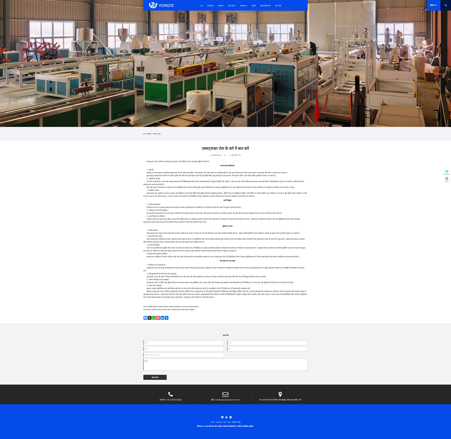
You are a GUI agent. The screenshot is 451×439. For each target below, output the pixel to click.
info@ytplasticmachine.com (227, 399)
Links (213, 422)
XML (229, 422)
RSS (224, 422)
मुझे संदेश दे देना (236, 155)
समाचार (149, 134)
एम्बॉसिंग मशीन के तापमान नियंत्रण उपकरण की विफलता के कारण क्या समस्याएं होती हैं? (173, 307)
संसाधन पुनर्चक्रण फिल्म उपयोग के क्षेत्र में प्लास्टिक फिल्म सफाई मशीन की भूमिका (170, 309)
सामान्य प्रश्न (157, 134)
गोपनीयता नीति (236, 422)
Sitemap (219, 422)
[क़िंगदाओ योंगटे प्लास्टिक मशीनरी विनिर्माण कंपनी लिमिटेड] (161, 5)
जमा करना (155, 377)
